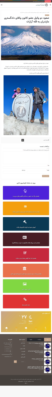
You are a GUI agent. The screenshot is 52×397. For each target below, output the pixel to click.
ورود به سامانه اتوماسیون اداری (26, 183)
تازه (47, 339)
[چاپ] (22, 140)
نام (48, 165)
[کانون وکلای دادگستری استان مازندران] (42, 4)
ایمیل (48, 170)
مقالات (24, 346)
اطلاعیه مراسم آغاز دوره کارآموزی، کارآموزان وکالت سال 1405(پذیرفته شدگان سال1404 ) (35, 367)
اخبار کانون (44, 12)
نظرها (31, 339)
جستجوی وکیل (20, 381)
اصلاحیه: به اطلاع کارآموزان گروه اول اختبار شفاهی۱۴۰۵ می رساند (33, 1)
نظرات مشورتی (22, 348)
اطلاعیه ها (23, 351)
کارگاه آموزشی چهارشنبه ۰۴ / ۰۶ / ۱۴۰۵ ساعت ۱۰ (36, 343)
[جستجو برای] (50, 5)
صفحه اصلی (23, 343)
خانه (47, 12)
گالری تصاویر (23, 357)
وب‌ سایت (23, 170)
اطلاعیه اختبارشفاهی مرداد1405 (37, 359)
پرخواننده (39, 339)
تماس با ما (25, 381)
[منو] (1, 5)
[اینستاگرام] (27, 383)
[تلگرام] (25, 383)
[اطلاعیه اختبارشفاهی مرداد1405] (47, 361)
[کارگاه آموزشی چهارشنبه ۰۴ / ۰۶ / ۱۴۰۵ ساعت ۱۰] (47, 346)
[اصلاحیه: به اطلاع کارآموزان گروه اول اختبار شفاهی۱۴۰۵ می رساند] (47, 353)
